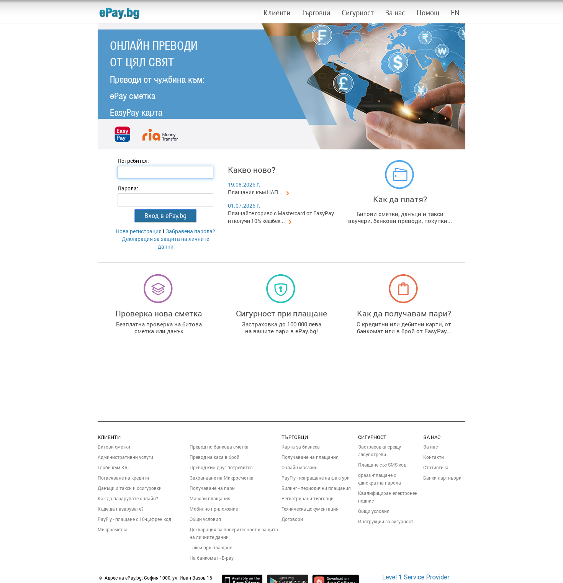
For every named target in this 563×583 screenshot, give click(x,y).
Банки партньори (442, 478)
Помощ (428, 12)
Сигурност (358, 12)
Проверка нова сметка (158, 313)
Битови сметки (114, 447)
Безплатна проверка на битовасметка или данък (159, 327)
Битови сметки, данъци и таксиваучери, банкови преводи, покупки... (400, 217)
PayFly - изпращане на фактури (316, 478)
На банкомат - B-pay (212, 558)
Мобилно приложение (214, 509)
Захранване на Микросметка (222, 478)
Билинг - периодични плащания (316, 488)
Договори (292, 519)
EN (455, 12)
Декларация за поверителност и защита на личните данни (234, 533)
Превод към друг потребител (221, 467)
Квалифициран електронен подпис (387, 497)
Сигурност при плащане (281, 313)
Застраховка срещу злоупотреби (379, 450)
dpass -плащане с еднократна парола (379, 479)
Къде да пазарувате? (121, 509)
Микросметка (113, 529)
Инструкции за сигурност (385, 521)
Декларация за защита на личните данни (165, 242)
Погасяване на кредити (123, 478)
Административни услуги (125, 457)
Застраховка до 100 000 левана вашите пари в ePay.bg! (281, 327)
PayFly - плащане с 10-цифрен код (134, 519)
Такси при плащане (211, 547)
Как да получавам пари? (404, 313)
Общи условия (205, 519)
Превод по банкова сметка (219, 447)
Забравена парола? (190, 231)
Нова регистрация (139, 231)
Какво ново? (251, 169)
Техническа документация (310, 509)
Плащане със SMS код (382, 465)
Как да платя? (400, 199)
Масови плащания (210, 498)
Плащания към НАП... (255, 192)
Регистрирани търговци (308, 498)
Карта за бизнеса (301, 447)
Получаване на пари (212, 488)
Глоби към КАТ (114, 467)
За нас (395, 12)
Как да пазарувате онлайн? (128, 498)
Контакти (433, 457)
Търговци (316, 12)
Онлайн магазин (300, 467)
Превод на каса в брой (214, 457)
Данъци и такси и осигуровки (130, 488)
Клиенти (276, 12)
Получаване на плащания (310, 457)
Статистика (435, 467)
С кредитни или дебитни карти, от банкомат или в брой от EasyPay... (404, 327)
